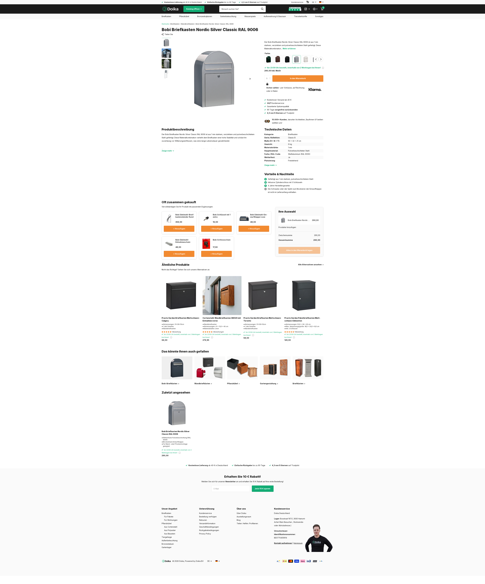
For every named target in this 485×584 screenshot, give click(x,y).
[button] (250, 79)
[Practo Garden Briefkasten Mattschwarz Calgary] (181, 295)
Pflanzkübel (184, 16)
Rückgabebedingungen (209, 530)
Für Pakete (168, 517)
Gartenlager (167, 547)
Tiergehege (167, 537)
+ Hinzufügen (179, 229)
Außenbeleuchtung (169, 540)
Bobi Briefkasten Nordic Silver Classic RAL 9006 (176, 432)
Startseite (165, 24)
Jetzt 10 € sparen (263, 489)
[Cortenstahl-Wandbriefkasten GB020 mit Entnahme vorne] (222, 295)
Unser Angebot (169, 508)
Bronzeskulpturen (204, 16)
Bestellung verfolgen (208, 517)
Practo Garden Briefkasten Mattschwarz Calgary (180, 319)
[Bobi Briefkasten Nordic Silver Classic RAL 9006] (177, 413)
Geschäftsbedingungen (209, 527)
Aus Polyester (170, 530)
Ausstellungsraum (244, 517)
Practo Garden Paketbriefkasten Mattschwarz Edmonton (302, 319)
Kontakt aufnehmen (283, 543)
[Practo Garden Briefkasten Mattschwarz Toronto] (263, 295)
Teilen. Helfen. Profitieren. (247, 523)
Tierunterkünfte (300, 16)
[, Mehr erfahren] (307, 9)
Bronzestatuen (168, 544)
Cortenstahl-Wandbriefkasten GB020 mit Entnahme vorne (222, 319)
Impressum (298, 543)
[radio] (268, 59)
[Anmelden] (315, 9)
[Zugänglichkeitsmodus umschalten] (307, 2)
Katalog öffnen (193, 9)
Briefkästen (166, 16)
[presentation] (316, 59)
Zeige (167, 151)
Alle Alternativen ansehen (310, 264)
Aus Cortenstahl (170, 527)
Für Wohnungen (170, 520)
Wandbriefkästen (187, 24)
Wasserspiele (250, 16)
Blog (238, 520)
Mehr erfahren (289, 48)
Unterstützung (206, 508)
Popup (323, 68)
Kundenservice (297, 2)
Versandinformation (207, 523)
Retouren (203, 520)
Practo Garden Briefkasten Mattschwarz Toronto (262, 319)
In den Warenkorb (298, 78)
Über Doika (241, 513)
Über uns (241, 508)
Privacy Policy (205, 534)
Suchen (262, 9)
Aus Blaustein (169, 534)
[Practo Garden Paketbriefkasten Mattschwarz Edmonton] (303, 295)
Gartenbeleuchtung (228, 16)
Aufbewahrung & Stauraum (275, 16)
